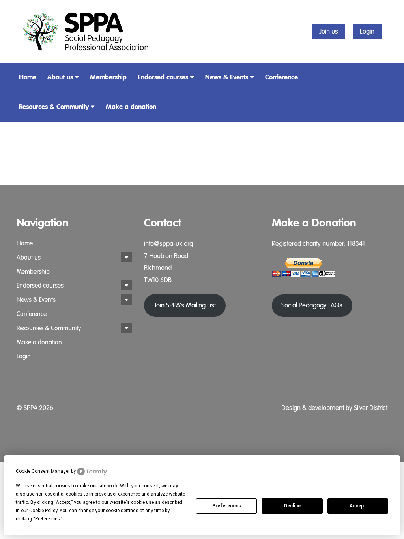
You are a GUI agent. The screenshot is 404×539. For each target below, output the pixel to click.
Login (367, 31)
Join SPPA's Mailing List (185, 305)
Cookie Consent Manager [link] (43, 471)
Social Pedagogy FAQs (311, 305)
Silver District (370, 408)
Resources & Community (54, 107)
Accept (358, 506)
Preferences (226, 506)
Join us (328, 31)
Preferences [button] (47, 519)
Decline (292, 506)
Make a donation (131, 107)
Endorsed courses (163, 77)
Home (27, 77)
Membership (108, 77)
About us (60, 77)
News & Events (226, 77)
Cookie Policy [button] (43, 510)
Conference (281, 77)
